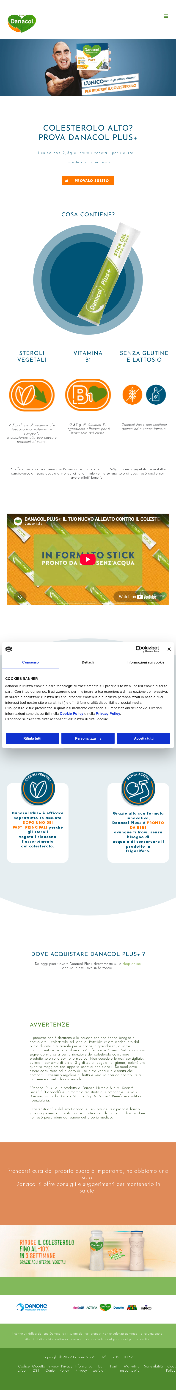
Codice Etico (24, 1368)
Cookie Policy (71, 713)
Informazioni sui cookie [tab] (145, 662)
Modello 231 (38, 1368)
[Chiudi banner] (169, 649)
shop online (132, 963)
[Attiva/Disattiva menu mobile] (166, 16)
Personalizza (85, 738)
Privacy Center (52, 1368)
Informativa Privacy (84, 1368)
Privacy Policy (108, 713)
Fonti (114, 1366)
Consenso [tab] (30, 662)
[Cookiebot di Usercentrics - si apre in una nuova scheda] (139, 649)
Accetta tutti (144, 738)
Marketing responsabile (130, 1368)
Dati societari (99, 1368)
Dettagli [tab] (88, 662)
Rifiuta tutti (32, 738)
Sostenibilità (153, 1366)
